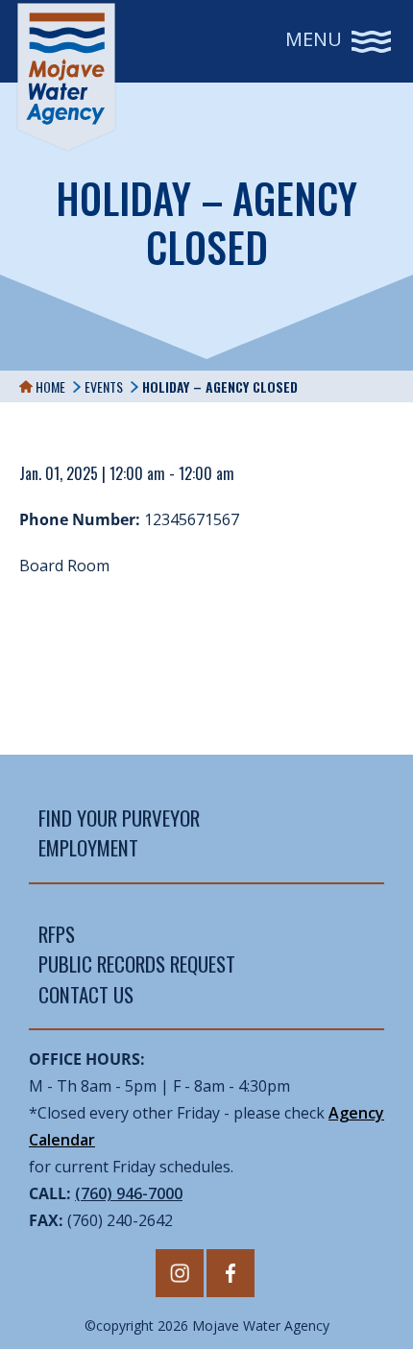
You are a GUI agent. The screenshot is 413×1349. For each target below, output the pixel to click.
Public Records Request (136, 963)
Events (104, 386)
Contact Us (86, 994)
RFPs (56, 934)
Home (49, 386)
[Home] (66, 77)
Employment (88, 847)
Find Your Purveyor (119, 817)
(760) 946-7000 (128, 1193)
